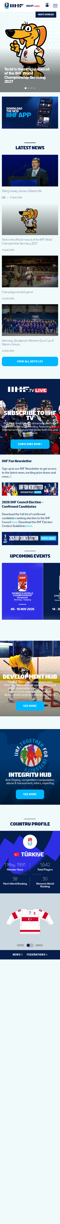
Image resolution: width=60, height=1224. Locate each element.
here (14, 522)
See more (30, 705)
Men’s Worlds (46, 14)
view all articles (30, 361)
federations (36, 954)
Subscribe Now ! (30, 444)
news (17, 954)
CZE (4, 197)
